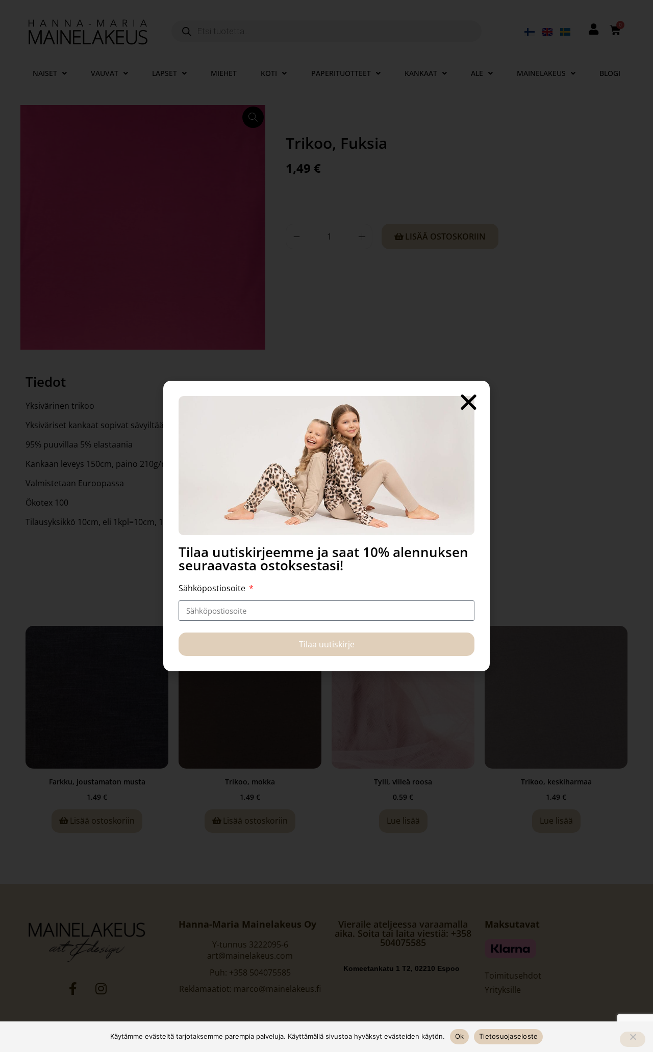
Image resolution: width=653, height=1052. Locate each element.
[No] (632, 1039)
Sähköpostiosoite (213, 588)
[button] (469, 402)
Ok (459, 1036)
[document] (326, 526)
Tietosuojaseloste (508, 1036)
